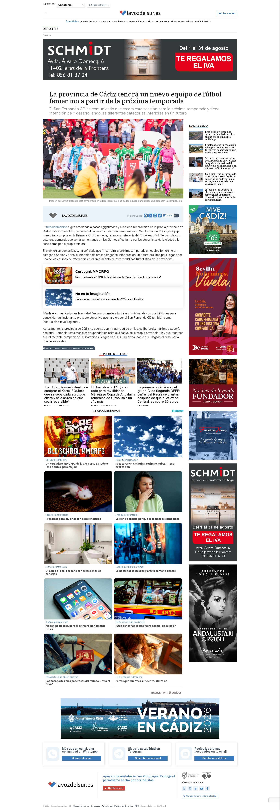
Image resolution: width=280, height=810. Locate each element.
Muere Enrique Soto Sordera (176, 21)
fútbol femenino (56, 227)
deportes (47, 35)
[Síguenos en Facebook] (207, 788)
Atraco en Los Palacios (112, 21)
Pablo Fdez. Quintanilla (56, 405)
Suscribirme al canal (148, 758)
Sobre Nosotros (81, 806)
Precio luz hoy (89, 21)
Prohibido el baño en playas (210, 21)
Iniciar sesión (227, 13)
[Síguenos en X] (184, 788)
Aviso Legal (107, 806)
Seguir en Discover (99, 5)
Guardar (169, 215)
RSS (137, 806)
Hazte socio (115, 788)
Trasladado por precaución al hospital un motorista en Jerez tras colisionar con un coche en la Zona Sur (220, 149)
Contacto (95, 806)
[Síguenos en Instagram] (189, 788)
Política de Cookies (123, 806)
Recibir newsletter (214, 758)
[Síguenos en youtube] (201, 788)
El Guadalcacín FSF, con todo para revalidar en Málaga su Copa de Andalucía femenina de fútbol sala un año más (113, 394)
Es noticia (71, 21)
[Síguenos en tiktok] (195, 788)
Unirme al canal (81, 758)
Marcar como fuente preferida (201, 796)
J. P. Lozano (143, 405)
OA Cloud (161, 806)
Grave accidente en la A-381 (142, 21)
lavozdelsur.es (75, 216)
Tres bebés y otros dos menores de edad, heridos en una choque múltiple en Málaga (220, 136)
